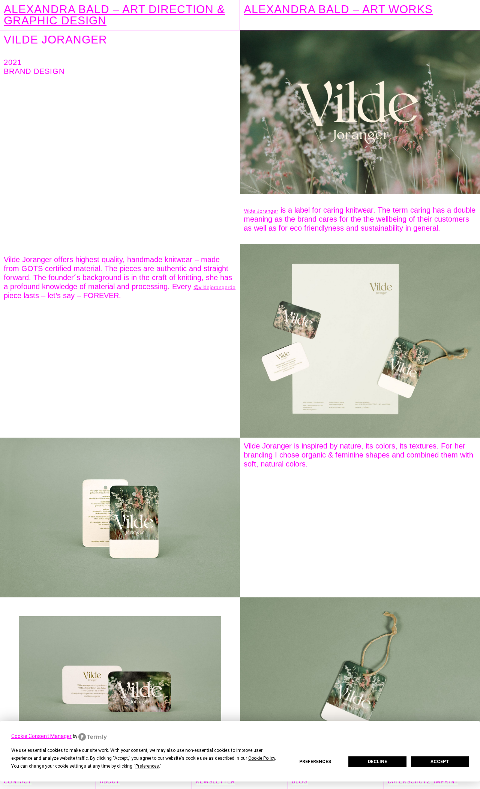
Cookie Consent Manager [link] (41, 736)
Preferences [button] (147, 766)
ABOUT (110, 781)
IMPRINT (446, 781)
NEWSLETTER (215, 781)
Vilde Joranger (261, 211)
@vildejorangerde (215, 287)
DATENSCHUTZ (409, 781)
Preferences (315, 761)
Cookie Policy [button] (261, 758)
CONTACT (18, 781)
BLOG (300, 781)
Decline (377, 761)
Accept (439, 761)
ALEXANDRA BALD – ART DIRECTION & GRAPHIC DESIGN (114, 15)
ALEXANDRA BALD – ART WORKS (338, 9)
